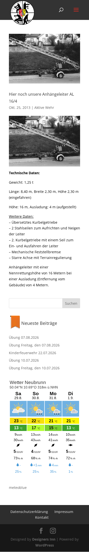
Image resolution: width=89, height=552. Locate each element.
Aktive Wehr (44, 107)
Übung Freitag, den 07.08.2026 (34, 345)
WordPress (44, 545)
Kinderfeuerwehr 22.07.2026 (32, 352)
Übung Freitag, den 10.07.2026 (34, 368)
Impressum (63, 511)
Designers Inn (43, 539)
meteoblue (18, 487)
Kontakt (42, 517)
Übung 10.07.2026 (24, 360)
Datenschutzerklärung (29, 511)
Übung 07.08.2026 (24, 337)
